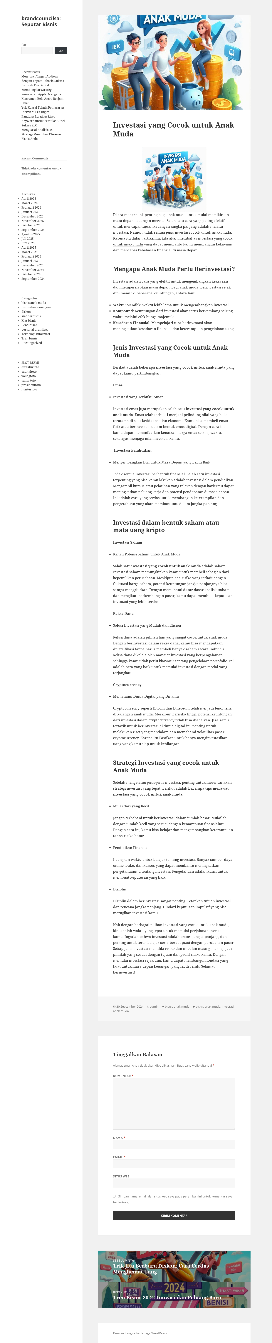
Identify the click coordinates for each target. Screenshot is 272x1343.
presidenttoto (31, 385)
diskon (26, 312)
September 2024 (33, 279)
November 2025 (32, 221)
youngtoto (28, 376)
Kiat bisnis (28, 321)
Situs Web (121, 1176)
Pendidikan (29, 325)
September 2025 (33, 230)
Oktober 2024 (31, 274)
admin (154, 1006)
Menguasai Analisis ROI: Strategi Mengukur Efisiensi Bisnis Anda (41, 134)
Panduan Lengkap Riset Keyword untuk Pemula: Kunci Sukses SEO (43, 120)
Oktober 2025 (31, 225)
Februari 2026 (31, 207)
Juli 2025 (27, 239)
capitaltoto (29, 371)
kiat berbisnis (31, 316)
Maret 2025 (29, 252)
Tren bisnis (29, 338)
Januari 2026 (30, 212)
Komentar (123, 1076)
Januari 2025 (30, 261)
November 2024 (32, 270)
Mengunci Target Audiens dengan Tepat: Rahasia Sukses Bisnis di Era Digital (42, 80)
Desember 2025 (32, 216)
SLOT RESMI (30, 363)
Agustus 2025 (30, 234)
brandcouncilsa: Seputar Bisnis (41, 21)
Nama (119, 1138)
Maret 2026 (29, 203)
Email (119, 1157)
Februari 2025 (31, 256)
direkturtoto (30, 367)
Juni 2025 (28, 243)
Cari (24, 45)
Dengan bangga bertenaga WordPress (140, 1333)
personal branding (34, 329)
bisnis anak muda (33, 303)
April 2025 (28, 247)
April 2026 (28, 199)
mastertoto (29, 389)
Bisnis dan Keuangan (36, 307)
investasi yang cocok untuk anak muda (196, 924)
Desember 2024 (32, 265)
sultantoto (28, 380)
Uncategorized (31, 343)
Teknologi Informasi (35, 334)
